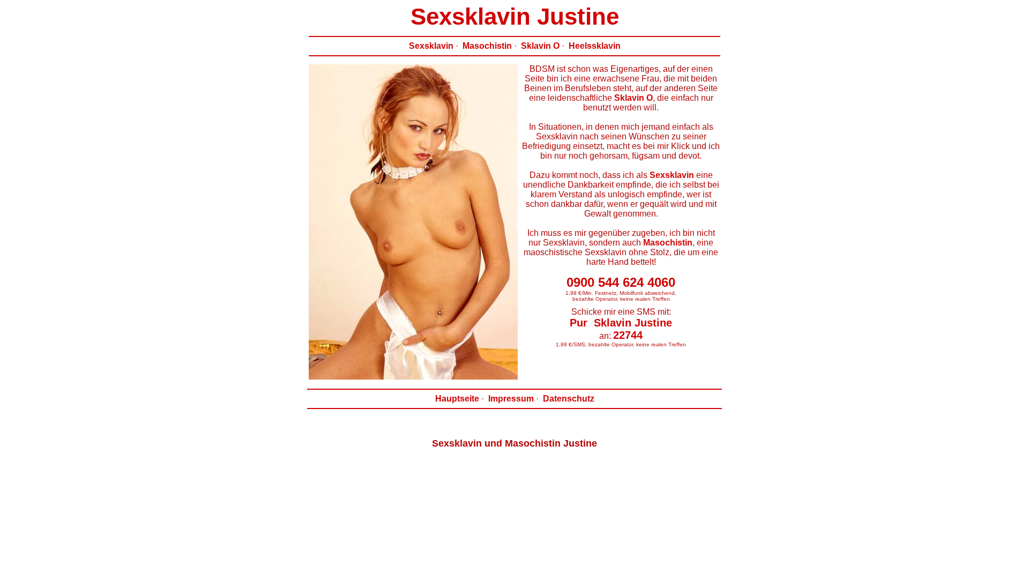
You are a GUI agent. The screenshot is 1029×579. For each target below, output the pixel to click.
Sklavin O (540, 45)
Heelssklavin (595, 45)
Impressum (511, 398)
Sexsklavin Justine (515, 16)
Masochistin (487, 45)
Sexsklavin (431, 45)
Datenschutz (568, 398)
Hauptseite (457, 398)
